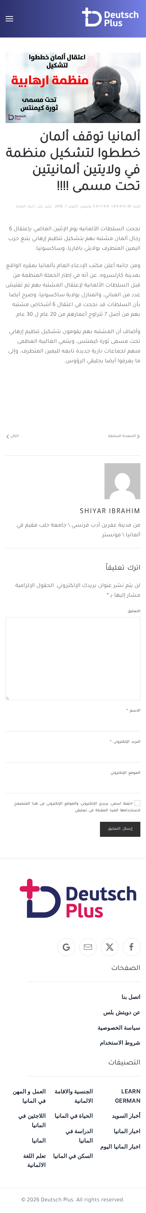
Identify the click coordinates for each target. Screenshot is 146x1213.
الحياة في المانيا (74, 1115)
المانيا (39, 1140)
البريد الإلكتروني (125, 742)
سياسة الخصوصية (119, 1027)
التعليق (134, 612)
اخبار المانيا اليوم (120, 1146)
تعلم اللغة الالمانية (34, 1160)
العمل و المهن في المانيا (29, 1096)
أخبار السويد (126, 1115)
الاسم (133, 711)
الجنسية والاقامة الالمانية (74, 1096)
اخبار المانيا (25, 207)
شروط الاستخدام (120, 1042)
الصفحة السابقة (122, 436)
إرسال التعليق (120, 829)
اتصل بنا (131, 996)
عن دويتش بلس (121, 1012)
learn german (127, 1096)
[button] (9, 19)
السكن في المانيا (73, 1155)
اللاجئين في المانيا (31, 1120)
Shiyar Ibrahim (112, 207)
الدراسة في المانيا (79, 1135)
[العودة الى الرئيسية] (110, 19)
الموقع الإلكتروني (125, 773)
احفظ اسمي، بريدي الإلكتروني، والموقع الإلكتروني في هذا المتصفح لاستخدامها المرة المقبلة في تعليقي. (77, 807)
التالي (14, 436)
